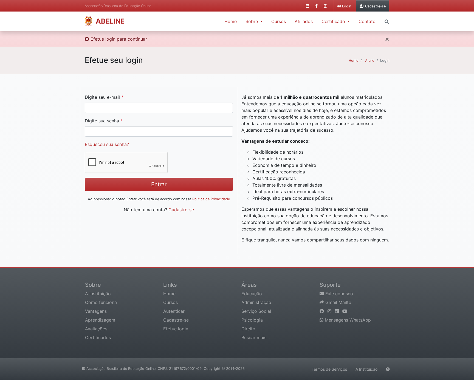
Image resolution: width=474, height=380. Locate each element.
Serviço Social (256, 311)
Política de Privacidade (211, 199)
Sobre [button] (252, 21)
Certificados (98, 337)
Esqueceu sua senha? (107, 144)
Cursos (278, 21)
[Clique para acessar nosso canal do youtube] (344, 311)
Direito (248, 328)
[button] (386, 21)
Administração (256, 302)
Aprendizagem (100, 320)
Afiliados (304, 21)
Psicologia (252, 320)
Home (230, 21)
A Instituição (98, 293)
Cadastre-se (181, 209)
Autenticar (174, 311)
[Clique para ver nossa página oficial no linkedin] (307, 6)
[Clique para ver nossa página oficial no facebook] (316, 6)
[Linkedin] (337, 311)
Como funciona (101, 302)
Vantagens (96, 311)
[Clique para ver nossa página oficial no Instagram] (325, 6)
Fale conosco (338, 293)
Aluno (369, 60)
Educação (251, 293)
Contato (367, 21)
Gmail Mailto (337, 302)
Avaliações (96, 328)
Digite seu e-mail (104, 97)
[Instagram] (330, 311)
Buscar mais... (255, 337)
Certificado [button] (333, 21)
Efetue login (175, 328)
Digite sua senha (104, 120)
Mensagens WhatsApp (347, 320)
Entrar (159, 184)
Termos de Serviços (329, 369)
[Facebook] (322, 311)
